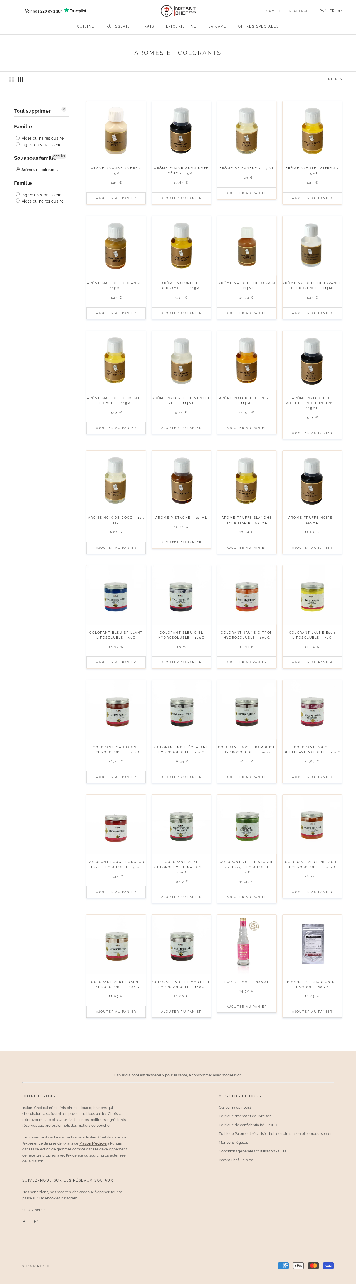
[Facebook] (24, 1221)
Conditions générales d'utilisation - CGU (252, 1151)
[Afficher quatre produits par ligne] (20, 79)
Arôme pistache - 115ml (181, 518)
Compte (273, 11)
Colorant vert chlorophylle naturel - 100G (181, 867)
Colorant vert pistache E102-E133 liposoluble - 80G (247, 867)
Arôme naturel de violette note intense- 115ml (312, 403)
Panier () (331, 11)
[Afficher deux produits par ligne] (11, 79)
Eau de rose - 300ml (246, 982)
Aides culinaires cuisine (42, 138)
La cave (217, 26)
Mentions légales (233, 1142)
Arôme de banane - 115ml (247, 168)
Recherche (300, 11)
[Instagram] (36, 1221)
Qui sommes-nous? (235, 1107)
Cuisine (86, 26)
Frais (148, 26)
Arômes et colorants (39, 170)
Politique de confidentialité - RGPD (248, 1125)
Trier (333, 79)
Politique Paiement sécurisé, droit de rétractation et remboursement (276, 1134)
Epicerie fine (181, 26)
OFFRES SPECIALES (258, 26)
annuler (59, 156)
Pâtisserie (118, 26)
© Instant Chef (37, 1266)
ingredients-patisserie (41, 144)
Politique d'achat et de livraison (245, 1116)
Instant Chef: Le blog (236, 1160)
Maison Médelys (93, 1143)
